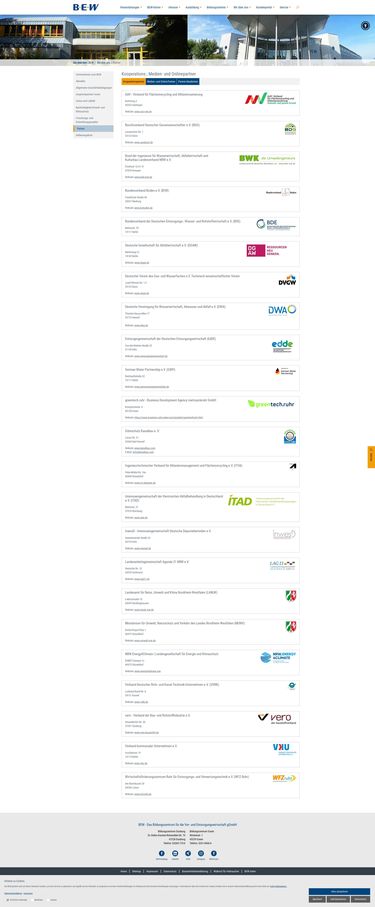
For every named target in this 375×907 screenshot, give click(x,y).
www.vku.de (140, 763)
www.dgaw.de (141, 262)
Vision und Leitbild (85, 100)
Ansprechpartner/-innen (88, 94)
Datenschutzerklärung (13, 893)
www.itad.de (141, 517)
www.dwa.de (141, 325)
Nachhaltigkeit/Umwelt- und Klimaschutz (90, 109)
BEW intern (250, 871)
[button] (365, 25)
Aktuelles (80, 81)
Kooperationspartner (133, 81)
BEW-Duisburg (161, 859)
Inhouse (173, 7)
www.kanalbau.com (144, 448)
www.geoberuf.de (143, 142)
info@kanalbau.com (143, 452)
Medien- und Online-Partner (161, 81)
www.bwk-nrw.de (143, 177)
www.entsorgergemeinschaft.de (150, 356)
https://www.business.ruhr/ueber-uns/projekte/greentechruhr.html (168, 417)
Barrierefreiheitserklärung (195, 871)
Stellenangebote (84, 135)
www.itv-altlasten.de (145, 482)
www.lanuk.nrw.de (144, 609)
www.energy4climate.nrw (147, 671)
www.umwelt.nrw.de (145, 640)
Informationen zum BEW (88, 74)
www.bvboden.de (143, 207)
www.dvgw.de (141, 293)
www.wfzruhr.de (142, 794)
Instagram (201, 859)
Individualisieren (338, 899)
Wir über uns (241, 7)
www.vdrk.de (141, 701)
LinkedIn (175, 859)
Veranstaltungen (129, 7)
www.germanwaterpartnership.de (151, 386)
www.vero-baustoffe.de (146, 732)
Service (284, 7)
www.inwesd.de (142, 548)
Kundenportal (264, 7)
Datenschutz (170, 871)
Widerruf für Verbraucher (226, 871)
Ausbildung (192, 7)
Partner (81, 128)
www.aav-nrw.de (143, 111)
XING (188, 859)
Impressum (152, 871)
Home (124, 871)
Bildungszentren (216, 7)
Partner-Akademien (188, 81)
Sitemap (136, 871)
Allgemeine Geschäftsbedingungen (94, 87)
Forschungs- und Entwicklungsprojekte (87, 120)
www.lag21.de (141, 579)
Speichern (317, 899)
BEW (91, 62)
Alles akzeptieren (339, 891)
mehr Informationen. (278, 886)
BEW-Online (154, 7)
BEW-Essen (213, 859)
